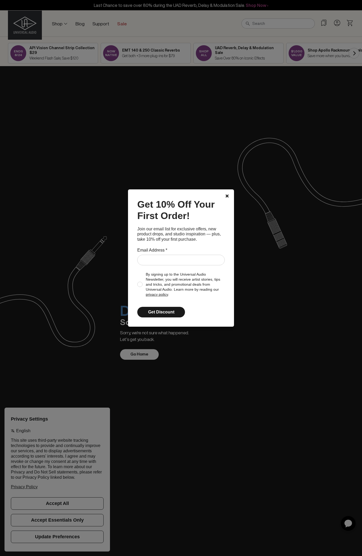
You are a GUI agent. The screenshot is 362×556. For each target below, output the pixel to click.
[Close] (227, 196)
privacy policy (157, 295)
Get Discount (161, 312)
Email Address (152, 250)
